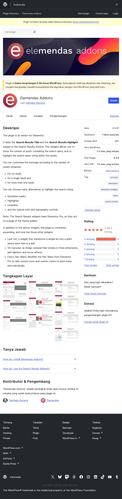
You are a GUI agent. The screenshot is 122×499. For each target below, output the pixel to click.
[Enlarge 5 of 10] (48, 301)
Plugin (36, 433)
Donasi (97, 433)
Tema (36, 427)
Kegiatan (97, 427)
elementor (113, 183)
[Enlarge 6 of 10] (48, 317)
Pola (35, 438)
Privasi (6, 438)
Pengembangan (58, 116)
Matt (7, 453)
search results (111, 201)
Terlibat (96, 422)
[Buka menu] (117, 4)
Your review (90, 265)
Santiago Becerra (35, 102)
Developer (68, 433)
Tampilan (37, 422)
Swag (96, 438)
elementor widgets (109, 189)
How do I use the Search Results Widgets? (26, 368)
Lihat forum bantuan (95, 293)
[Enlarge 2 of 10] (22, 304)
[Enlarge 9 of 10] (74, 315)
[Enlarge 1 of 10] (22, 285)
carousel (114, 177)
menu (115, 195)
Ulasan (23, 116)
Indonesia (15, 477)
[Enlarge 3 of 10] (22, 320)
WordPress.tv (71, 438)
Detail (9, 116)
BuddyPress (11, 463)
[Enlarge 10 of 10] (74, 331)
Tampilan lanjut (92, 210)
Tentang (7, 422)
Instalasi (38, 116)
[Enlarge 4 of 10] (48, 285)
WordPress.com (13, 447)
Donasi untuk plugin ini (96, 321)
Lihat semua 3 (112, 170)
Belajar (66, 422)
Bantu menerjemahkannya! (86, 22)
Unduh (113, 100)
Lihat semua (112, 265)
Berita (6, 427)
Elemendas (53, 400)
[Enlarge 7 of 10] (74, 285)
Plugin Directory (11, 13)
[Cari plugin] (34, 32)
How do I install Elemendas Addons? (23, 359)
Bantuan (114, 116)
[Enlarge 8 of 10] (74, 299)
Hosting (7, 433)
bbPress (9, 458)
